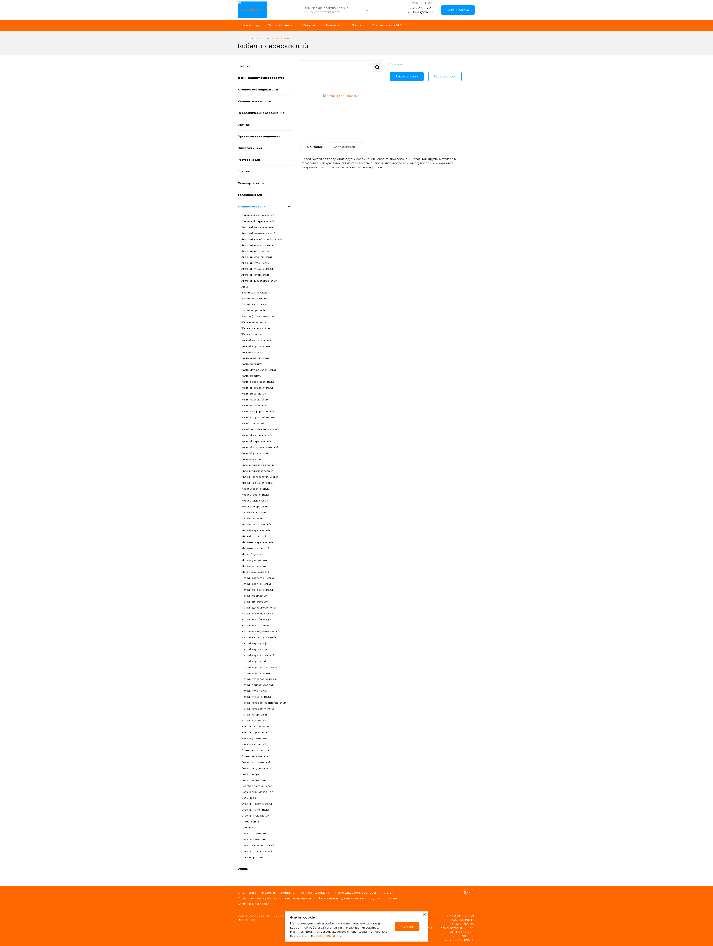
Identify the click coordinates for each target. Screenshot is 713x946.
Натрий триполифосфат (257, 684)
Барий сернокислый (254, 298)
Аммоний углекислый (255, 262)
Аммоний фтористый (255, 274)
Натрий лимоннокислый (257, 613)
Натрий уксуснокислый (256, 696)
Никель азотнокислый (256, 726)
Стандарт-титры (251, 183)
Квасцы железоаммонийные (259, 476)
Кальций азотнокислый (256, 435)
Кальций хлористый (254, 458)
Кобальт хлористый (254, 506)
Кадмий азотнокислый (256, 340)
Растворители (249, 159)
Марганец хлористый (255, 548)
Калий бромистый (253, 363)
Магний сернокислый (255, 530)
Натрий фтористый (254, 714)
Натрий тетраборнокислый (259, 678)
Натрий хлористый (253, 720)
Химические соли (252, 206)
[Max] (472, 892)
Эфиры (243, 868)
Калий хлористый (252, 423)
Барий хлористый (253, 310)
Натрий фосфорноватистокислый (263, 702)
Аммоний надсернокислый (258, 245)
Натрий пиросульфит (255, 643)
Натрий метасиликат (255, 625)
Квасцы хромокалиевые (257, 482)
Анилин (246, 286)
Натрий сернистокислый (257, 655)
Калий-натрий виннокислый (259, 429)
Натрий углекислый (254, 690)
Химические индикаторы (258, 89)
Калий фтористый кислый (258, 417)
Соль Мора (248, 797)
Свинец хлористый (253, 779)
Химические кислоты (254, 101)
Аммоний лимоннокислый (258, 233)
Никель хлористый (253, 744)
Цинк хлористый (252, 857)
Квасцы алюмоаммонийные (259, 464)
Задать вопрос (445, 76)
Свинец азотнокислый (255, 762)
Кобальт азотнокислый (256, 488)
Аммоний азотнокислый (257, 227)
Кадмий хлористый (253, 352)
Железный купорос (254, 322)
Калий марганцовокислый (258, 381)
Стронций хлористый (255, 815)
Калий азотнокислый (255, 357)
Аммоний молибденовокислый (261, 239)
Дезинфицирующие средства (261, 77)
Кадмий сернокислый (255, 346)
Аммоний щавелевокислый (259, 280)
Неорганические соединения (261, 113)
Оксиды (244, 124)
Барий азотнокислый (255, 292)
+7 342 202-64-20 (420, 8)
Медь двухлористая (254, 560)
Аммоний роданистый (255, 250)
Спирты (244, 171)
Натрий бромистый (254, 595)
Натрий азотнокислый (256, 583)
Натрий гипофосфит (254, 601)
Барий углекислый (253, 304)
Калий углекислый (253, 405)
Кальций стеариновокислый (259, 447)
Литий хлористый (253, 518)
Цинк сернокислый (253, 839)
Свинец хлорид (251, 774)
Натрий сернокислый (255, 672)
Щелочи (244, 66)
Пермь (364, 10)
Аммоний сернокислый (256, 256)
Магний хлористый (253, 536)
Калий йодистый (252, 375)
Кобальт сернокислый (255, 494)
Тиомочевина (250, 821)
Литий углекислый (253, 512)
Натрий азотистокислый (257, 577)
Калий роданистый (253, 393)
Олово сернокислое (254, 756)
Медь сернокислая (253, 565)
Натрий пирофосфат (255, 649)
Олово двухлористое (255, 750)
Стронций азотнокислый (257, 803)
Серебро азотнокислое (256, 785)
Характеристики (346, 147)
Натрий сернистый (253, 661)
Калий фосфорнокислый (257, 411)
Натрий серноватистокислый (260, 667)
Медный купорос (252, 554)
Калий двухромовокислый (258, 369)
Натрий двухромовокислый (259, 607)
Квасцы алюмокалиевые (257, 470)
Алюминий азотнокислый (258, 215)
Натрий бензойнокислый (257, 589)
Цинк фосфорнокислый (256, 851)
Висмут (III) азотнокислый (258, 316)
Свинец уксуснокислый (256, 768)
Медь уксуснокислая (255, 571)
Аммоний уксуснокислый (257, 268)
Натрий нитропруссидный (258, 637)
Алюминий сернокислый (257, 221)
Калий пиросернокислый (257, 387)
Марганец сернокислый (257, 542)
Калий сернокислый (254, 399)
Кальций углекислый (254, 453)
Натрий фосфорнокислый (258, 708)
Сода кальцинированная (257, 791)
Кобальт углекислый (254, 500)
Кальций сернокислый (256, 441)
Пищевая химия (250, 148)
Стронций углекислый (255, 809)
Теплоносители (250, 195)
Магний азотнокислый (256, 524)
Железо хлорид (251, 334)
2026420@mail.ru (420, 12)
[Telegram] (465, 892)
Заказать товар (407, 76)
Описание (315, 147)
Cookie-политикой (326, 935)
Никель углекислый (254, 738)
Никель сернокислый (255, 732)
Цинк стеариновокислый (257, 845)
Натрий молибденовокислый (260, 631)
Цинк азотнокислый (254, 833)
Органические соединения (259, 136)
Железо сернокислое (255, 328)
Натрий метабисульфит (257, 619)
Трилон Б (247, 827)
